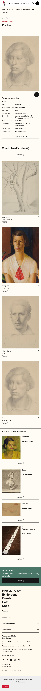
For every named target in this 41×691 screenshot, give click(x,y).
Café (5, 602)
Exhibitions (9, 594)
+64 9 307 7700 (8, 655)
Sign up (19, 581)
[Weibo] (19, 660)
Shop (5, 606)
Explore (19, 463)
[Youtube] (11, 660)
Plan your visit (11, 591)
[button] (20, 192)
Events (6, 598)
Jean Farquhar (7, 22)
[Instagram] (7, 660)
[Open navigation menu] (37, 3)
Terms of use (6, 666)
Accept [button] (6, 686)
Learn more (21, 682)
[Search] (33, 3)
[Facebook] (3, 660)
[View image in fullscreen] (36, 94)
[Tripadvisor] (15, 660)
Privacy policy (6, 664)
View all (19, 155)
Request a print (19, 136)
